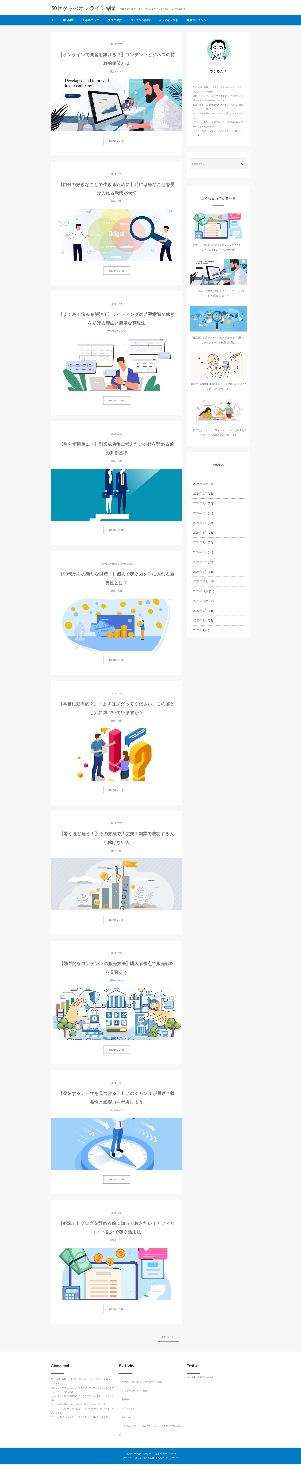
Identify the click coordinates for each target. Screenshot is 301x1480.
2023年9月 (200, 610)
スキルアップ (90, 20)
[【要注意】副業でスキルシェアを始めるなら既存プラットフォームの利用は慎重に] (218, 319)
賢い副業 (68, 20)
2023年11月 (200, 591)
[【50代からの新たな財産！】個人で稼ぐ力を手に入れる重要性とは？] (116, 624)
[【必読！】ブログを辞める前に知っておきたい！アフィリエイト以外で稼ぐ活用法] (116, 1274)
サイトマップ (128, 1408)
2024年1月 (200, 571)
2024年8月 (200, 503)
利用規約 (126, 1399)
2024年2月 (200, 562)
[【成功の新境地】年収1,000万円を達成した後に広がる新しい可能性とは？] (218, 365)
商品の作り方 (116, 980)
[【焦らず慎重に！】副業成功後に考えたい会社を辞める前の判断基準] (116, 495)
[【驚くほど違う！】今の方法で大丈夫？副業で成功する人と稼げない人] (116, 884)
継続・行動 (116, 201)
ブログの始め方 (117, 1110)
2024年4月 (200, 542)
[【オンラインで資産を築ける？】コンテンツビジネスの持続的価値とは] (116, 105)
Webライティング (116, 331)
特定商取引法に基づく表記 (134, 1390)
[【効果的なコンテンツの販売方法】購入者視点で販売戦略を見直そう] (116, 1014)
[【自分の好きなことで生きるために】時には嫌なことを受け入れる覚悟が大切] (116, 235)
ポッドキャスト (168, 20)
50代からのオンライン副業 (147, 1453)
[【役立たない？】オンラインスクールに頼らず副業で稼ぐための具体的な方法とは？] (218, 411)
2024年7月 (200, 513)
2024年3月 (200, 552)
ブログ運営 (115, 20)
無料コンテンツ (196, 20)
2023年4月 (200, 630)
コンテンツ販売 (140, 20)
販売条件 (160, 1458)
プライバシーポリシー (133, 1458)
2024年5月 (200, 532)
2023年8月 (200, 620)
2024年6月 (200, 523)
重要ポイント (116, 71)
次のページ (168, 1337)
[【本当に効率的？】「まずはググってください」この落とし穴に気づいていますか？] (116, 754)
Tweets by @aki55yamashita (200, 1377)
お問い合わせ (128, 1417)
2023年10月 (201, 601)
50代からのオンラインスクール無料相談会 (142, 1381)
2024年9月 (200, 493)
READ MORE (116, 140)
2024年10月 (201, 484)
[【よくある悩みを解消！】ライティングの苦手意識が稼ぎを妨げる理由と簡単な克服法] (116, 365)
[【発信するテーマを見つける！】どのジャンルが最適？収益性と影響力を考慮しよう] (116, 1144)
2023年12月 (201, 581)
